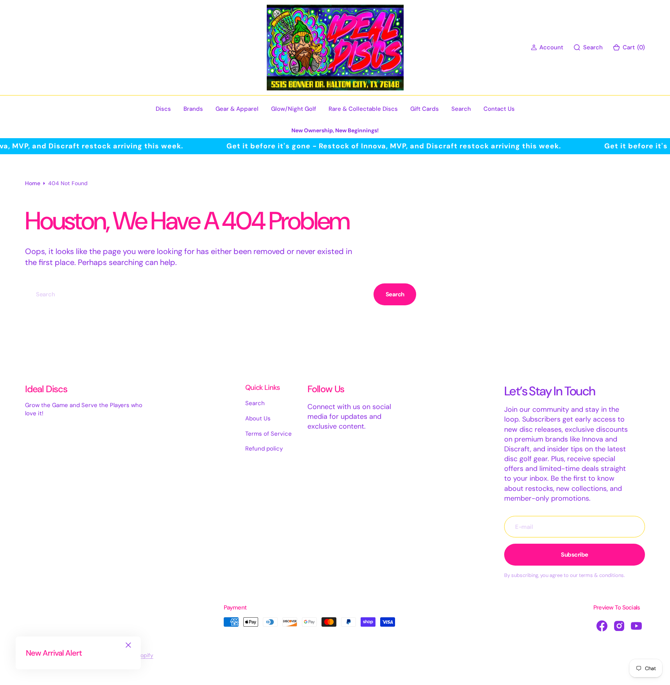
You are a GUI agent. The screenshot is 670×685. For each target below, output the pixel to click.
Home (32, 183)
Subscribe (574, 555)
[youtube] (636, 626)
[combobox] (197, 294)
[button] (547, 47)
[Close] (128, 645)
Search (395, 294)
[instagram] (619, 626)
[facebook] (602, 626)
